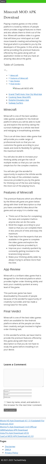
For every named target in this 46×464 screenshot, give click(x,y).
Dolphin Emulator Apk (19, 100)
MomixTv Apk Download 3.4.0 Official (18, 426)
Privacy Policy (11, 452)
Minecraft (14, 75)
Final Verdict (15, 84)
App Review (15, 81)
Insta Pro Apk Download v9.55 (14, 433)
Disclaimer (10, 446)
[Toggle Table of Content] (5, 70)
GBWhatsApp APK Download (14, 430)
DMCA (8, 449)
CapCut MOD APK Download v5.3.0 (16, 436)
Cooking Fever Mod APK (20, 97)
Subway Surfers (16, 103)
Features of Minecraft (19, 78)
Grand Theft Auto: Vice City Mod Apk (25, 94)
